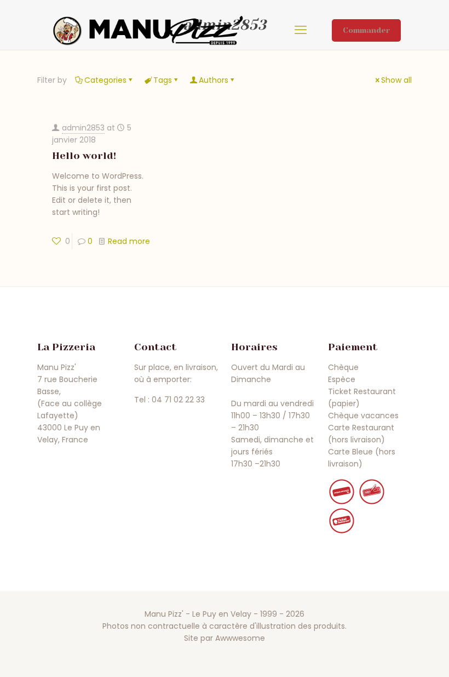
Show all (396, 80)
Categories (105, 80)
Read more (129, 241)
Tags (162, 80)
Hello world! (84, 155)
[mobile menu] (300, 30)
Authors (213, 80)
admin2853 (83, 127)
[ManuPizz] (147, 30)
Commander (366, 30)
